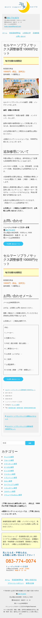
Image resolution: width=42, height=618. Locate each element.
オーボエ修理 (9, 467)
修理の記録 (30, 583)
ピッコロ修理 (9, 470)
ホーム (4, 33)
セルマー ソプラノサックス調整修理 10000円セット (20, 390)
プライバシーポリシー (16, 583)
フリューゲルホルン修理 (13, 495)
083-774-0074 (13, 17)
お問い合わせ (21, 36)
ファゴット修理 (9, 474)
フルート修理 (9, 460)
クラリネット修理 (10, 463)
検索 (30, 443)
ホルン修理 (8, 481)
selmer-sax (20, 407)
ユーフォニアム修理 (11, 484)
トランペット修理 (10, 477)
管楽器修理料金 (15, 33)
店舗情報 (36, 33)
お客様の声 (27, 33)
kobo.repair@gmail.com (12, 26)
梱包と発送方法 (31, 579)
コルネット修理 (9, 491)
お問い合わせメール (14, 244)
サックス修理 (15, 405)
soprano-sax (12, 407)
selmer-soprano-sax (30, 407)
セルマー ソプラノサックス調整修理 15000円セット (19, 427)
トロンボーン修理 (10, 488)
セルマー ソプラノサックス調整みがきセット (20, 417)
